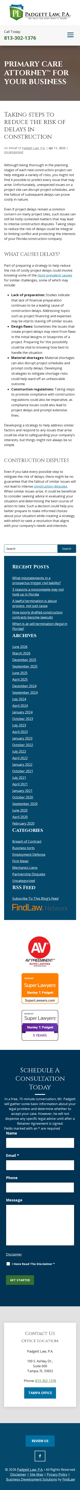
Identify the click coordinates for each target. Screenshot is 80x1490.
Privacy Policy (57, 1474)
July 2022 (19, 751)
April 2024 (20, 705)
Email (12, 1155)
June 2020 (19, 810)
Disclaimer (14, 1254)
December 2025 (24, 660)
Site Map (36, 1474)
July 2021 (19, 777)
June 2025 (19, 673)
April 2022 (20, 758)
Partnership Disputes (28, 874)
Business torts (23, 848)
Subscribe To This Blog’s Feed (35, 898)
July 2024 (19, 699)
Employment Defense (28, 854)
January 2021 (22, 790)
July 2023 (19, 725)
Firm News (20, 861)
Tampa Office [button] (40, 1393)
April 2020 (20, 817)
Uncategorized (13, 152)
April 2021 (20, 784)
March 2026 (21, 653)
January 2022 (22, 764)
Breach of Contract (26, 841)
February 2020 (23, 823)
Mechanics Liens (25, 867)
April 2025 (20, 679)
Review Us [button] (40, 1441)
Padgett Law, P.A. (33, 148)
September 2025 (25, 666)
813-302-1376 (20, 37)
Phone (12, 1177)
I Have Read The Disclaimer (33, 1264)
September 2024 (25, 692)
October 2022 (22, 745)
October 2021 (22, 771)
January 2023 (22, 738)
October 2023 (22, 718)
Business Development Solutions (31, 1479)
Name (11, 1133)
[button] (70, 35)
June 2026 (19, 646)
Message (14, 1200)
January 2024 (22, 712)
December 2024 (24, 686)
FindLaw (68, 1479)
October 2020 (22, 797)
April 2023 (20, 732)
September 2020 (25, 804)
